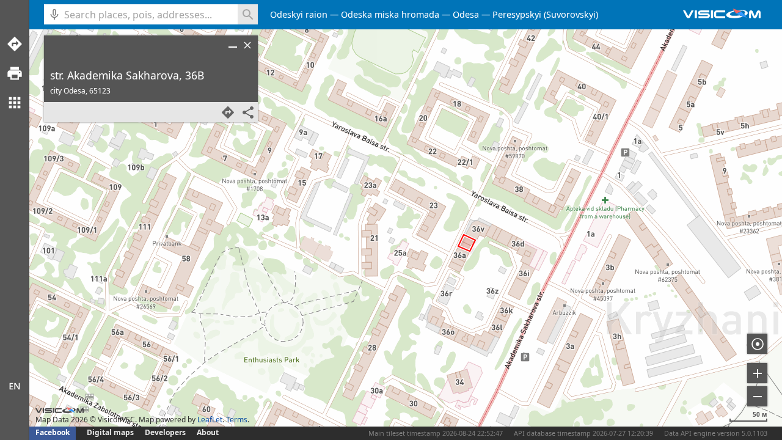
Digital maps (111, 432)
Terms (236, 419)
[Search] (248, 14)
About (208, 432)
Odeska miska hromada (390, 14)
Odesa (466, 14)
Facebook (52, 432)
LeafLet (209, 419)
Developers (165, 432)
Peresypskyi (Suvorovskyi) (545, 14)
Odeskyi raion (298, 14)
